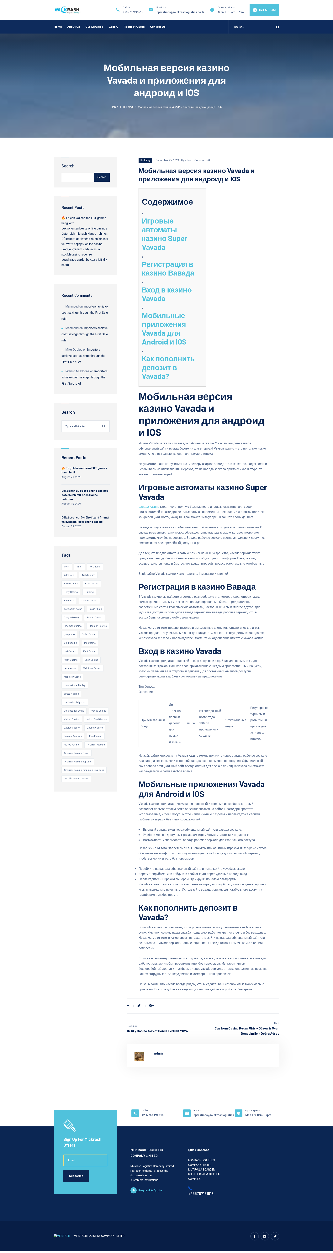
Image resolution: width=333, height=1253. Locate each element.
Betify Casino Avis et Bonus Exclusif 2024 (157, 1031)
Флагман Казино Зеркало (78, 761)
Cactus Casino (89, 600)
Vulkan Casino (71, 719)
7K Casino (95, 566)
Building (128, 107)
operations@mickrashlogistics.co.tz (180, 12)
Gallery (113, 27)
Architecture (88, 575)
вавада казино (149, 506)
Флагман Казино (96, 744)
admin (189, 160)
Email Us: (161, 7)
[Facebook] (128, 1006)
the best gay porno (74, 711)
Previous (132, 1026)
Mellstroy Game (72, 677)
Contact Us (158, 27)
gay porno (69, 634)
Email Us (198, 1110)
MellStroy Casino (92, 668)
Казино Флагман (73, 736)
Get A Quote (267, 10)
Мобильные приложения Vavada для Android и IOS (164, 328)
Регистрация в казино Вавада (168, 268)
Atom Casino (71, 583)
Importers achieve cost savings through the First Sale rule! (84, 312)
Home (58, 27)
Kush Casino (70, 660)
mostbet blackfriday (74, 685)
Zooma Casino (95, 727)
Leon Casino (91, 660)
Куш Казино (95, 736)
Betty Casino (71, 592)
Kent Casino (89, 651)
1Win (66, 566)
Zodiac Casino (72, 727)
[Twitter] (139, 1006)
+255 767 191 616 (152, 1115)
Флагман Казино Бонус (76, 753)
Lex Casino (70, 668)
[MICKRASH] (68, 10)
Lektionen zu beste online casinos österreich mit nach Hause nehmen (84, 495)
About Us (73, 27)
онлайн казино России (76, 778)
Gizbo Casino (89, 634)
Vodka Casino (98, 711)
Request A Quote (150, 1190)
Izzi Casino (70, 651)
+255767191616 (133, 12)
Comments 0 (202, 160)
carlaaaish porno (73, 609)
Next (276, 1023)
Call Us (126, 7)
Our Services (94, 27)
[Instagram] (265, 1236)
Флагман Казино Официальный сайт (84, 770)
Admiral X (69, 575)
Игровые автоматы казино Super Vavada (165, 233)
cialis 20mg (95, 609)
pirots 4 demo (71, 694)
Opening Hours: (226, 7)
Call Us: (146, 1110)
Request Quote (134, 27)
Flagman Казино (98, 626)
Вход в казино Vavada (167, 294)
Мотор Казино (72, 744)
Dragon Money (71, 617)
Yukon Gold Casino (97, 719)
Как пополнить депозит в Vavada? (168, 367)
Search (67, 166)
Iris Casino (90, 643)
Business (69, 600)
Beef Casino (91, 583)
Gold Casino (70, 643)
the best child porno (74, 702)
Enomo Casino (94, 617)
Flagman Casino (73, 626)
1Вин (79, 566)
